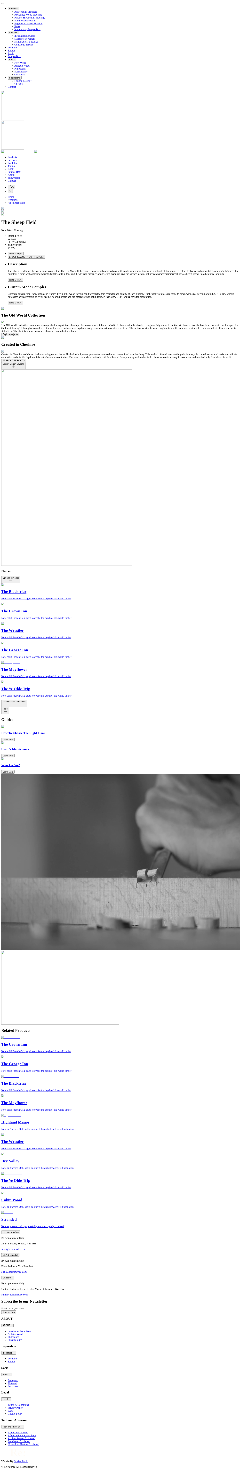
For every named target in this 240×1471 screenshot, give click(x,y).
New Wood (20, 62)
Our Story (19, 74)
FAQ (10, 1410)
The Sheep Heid (16, 202)
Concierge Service (23, 44)
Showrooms (14, 78)
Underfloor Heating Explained (23, 1444)
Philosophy (20, 68)
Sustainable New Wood (20, 1331)
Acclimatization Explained (21, 1438)
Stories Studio (21, 1461)
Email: (4, 1308)
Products (13, 8)
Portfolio (12, 47)
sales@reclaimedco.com (13, 1249)
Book (17, 26)
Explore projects (10, 334)
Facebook (13, 1386)
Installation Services (24, 35)
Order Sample (15, 253)
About (12, 59)
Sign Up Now (9, 1312)
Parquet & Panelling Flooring (29, 17)
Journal (11, 50)
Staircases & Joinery (24, 38)
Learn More (8, 739)
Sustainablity (21, 71)
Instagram (13, 1380)
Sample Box (14, 56)
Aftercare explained (18, 1432)
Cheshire (19, 83)
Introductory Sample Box (27, 29)
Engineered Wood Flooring (28, 23)
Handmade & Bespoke (26, 41)
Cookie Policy (15, 1413)
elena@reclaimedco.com (14, 1271)
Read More (14, 280)
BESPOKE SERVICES (14, 360)
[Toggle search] (10, 191)
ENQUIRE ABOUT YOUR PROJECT (26, 257)
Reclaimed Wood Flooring (28, 14)
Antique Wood (22, 65)
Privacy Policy (15, 1407)
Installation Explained (19, 1441)
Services (13, 32)
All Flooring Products (25, 11)
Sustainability (15, 1339)
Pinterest (12, 1383)
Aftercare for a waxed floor (22, 1435)
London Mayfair (22, 81)
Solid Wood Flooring (25, 20)
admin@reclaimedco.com (14, 1294)
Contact (12, 86)
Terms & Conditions (18, 1404)
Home (11, 196)
